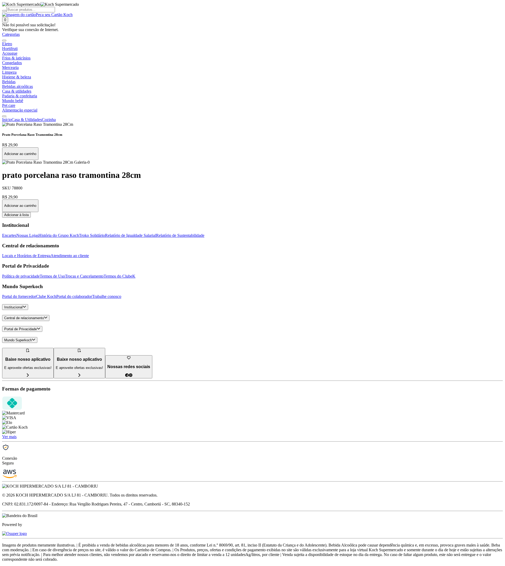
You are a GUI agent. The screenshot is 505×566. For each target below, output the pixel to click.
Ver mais (9, 436)
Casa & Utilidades (27, 119)
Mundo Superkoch (18, 340)
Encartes (9, 235)
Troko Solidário (92, 235)
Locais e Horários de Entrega (26, 255)
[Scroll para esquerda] (4, 40)
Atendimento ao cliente (69, 255)
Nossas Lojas (27, 235)
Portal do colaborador (74, 296)
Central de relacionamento (24, 318)
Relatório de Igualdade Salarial (130, 235)
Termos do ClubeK (119, 276)
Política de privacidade (21, 276)
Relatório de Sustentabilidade (180, 235)
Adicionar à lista (16, 215)
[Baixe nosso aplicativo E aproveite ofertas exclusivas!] (79, 375)
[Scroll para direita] (4, 116)
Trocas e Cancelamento (84, 276)
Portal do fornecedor (19, 296)
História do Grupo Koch (58, 235)
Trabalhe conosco (106, 296)
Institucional (13, 307)
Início (7, 119)
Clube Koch (46, 296)
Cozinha (49, 119)
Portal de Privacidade (20, 329)
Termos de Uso (52, 276)
